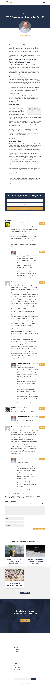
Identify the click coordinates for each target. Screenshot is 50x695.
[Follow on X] (25, 684)
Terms (17, 673)
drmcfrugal (14, 222)
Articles (17, 653)
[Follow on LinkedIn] (27, 684)
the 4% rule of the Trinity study (32, 122)
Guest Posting (17, 667)
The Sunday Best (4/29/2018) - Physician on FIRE (19, 496)
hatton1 (13, 407)
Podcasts (17, 649)
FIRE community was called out (16, 56)
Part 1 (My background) (25, 44)
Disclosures (17, 669)
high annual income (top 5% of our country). (23, 95)
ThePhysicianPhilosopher (23, 251)
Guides (17, 655)
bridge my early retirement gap (30, 133)
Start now (25, 620)
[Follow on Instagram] (23, 684)
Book (17, 651)
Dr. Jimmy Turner (17, 640)
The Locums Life (15, 426)
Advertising (17, 665)
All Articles (25, 592)
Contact (17, 642)
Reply (42, 223)
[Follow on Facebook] (20, 684)
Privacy (17, 671)
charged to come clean (19, 51)
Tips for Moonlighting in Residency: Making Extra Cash (35, 561)
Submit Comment (39, 529)
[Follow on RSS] (30, 684)
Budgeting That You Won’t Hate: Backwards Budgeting (14, 561)
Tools (17, 658)
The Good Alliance (34, 687)
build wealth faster (34, 98)
